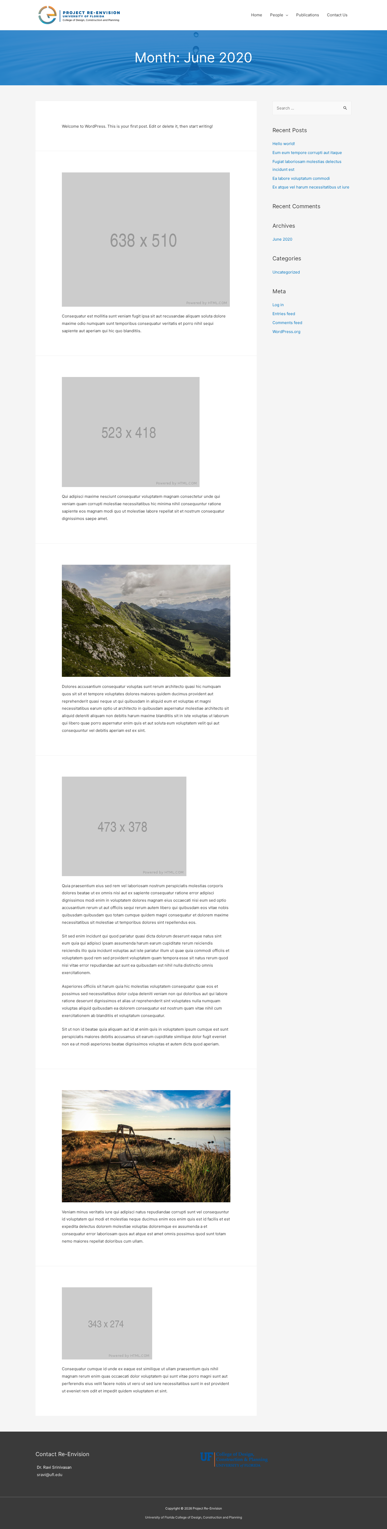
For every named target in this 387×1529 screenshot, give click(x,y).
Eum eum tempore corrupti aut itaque (307, 152)
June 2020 (282, 239)
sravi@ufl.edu (49, 1474)
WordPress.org (286, 331)
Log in (278, 304)
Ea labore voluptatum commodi (301, 178)
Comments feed (287, 322)
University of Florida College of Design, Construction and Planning (193, 1517)
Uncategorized (286, 272)
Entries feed (283, 313)
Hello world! (283, 143)
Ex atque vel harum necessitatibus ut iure (310, 187)
